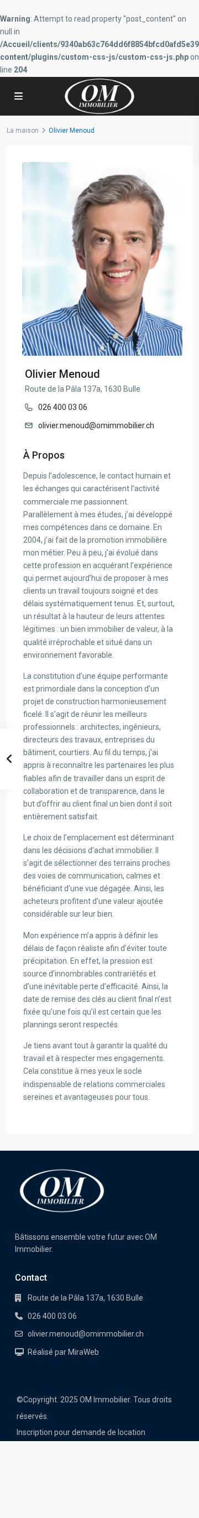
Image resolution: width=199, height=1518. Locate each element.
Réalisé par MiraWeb (63, 1352)
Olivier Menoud (62, 374)
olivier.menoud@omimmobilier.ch (96, 425)
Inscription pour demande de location (81, 1432)
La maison (23, 130)
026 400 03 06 (62, 407)
